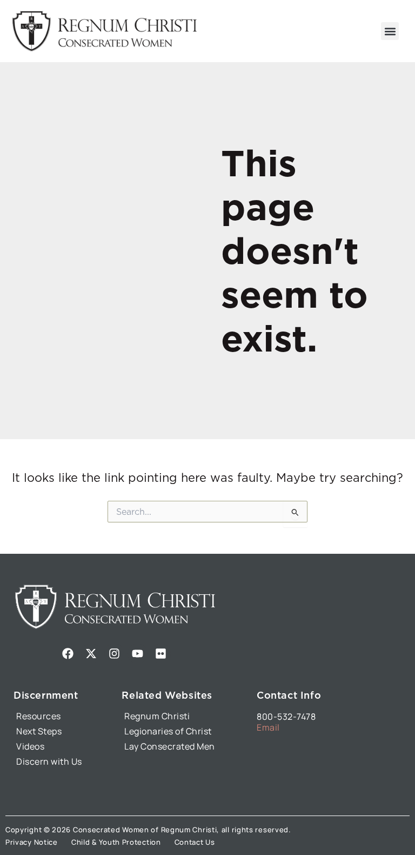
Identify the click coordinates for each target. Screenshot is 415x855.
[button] (390, 31)
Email (268, 727)
